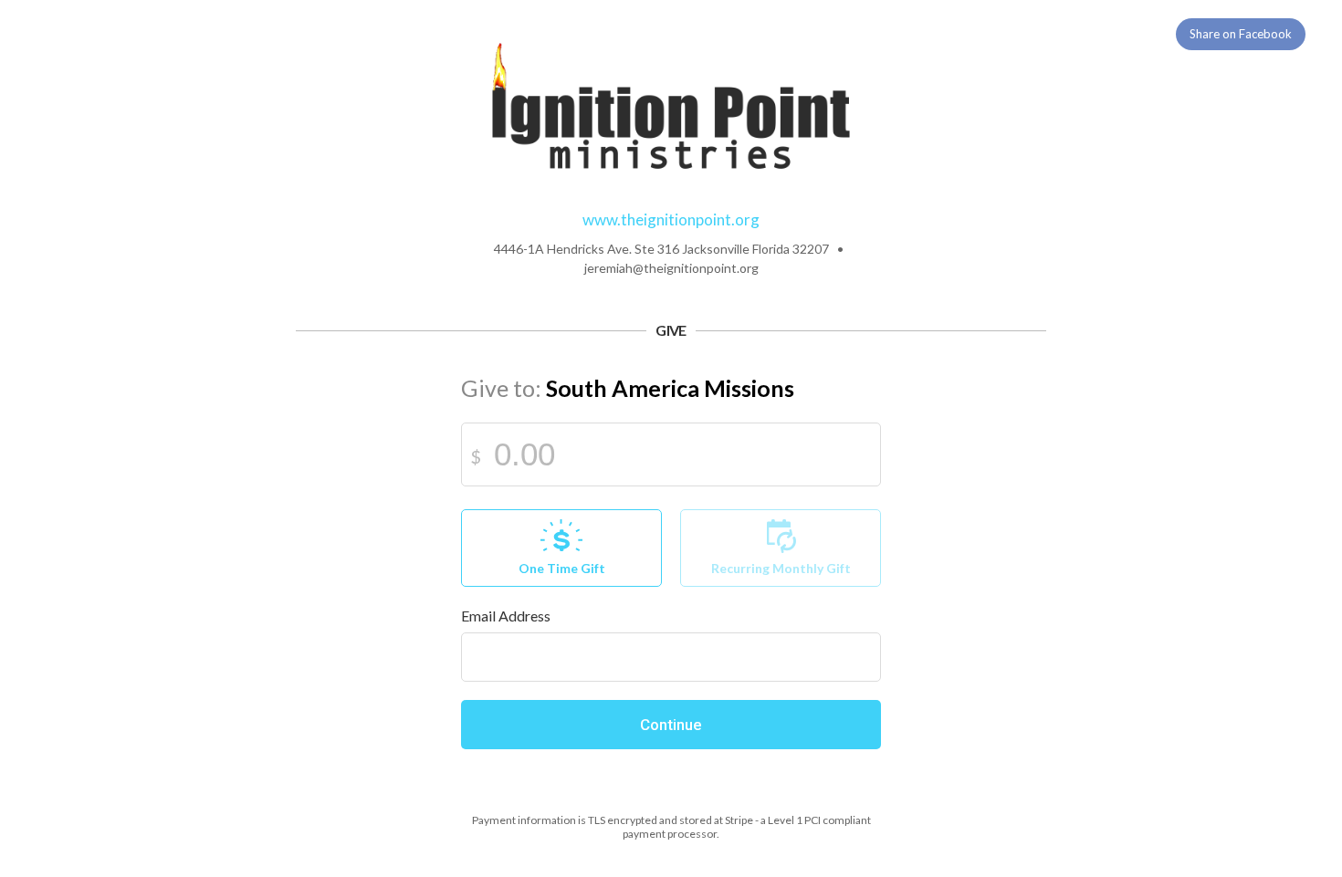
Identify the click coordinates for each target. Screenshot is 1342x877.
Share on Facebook (1241, 33)
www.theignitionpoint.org (671, 219)
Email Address (505, 616)
